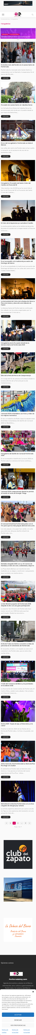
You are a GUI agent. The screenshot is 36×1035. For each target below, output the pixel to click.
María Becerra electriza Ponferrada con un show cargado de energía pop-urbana (17, 805)
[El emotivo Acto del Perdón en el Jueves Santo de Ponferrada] (18, 52)
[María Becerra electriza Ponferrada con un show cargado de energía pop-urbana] (18, 791)
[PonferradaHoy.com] (18, 14)
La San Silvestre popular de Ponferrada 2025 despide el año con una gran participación (16, 605)
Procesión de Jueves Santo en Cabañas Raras (16, 105)
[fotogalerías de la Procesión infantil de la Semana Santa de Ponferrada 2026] (18, 330)
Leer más (5, 78)
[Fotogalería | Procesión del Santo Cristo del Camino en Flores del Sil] (18, 170)
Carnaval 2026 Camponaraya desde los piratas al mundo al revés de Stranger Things (17, 492)
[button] (33, 992)
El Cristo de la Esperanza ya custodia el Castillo (17, 223)
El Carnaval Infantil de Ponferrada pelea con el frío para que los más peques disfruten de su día (18, 525)
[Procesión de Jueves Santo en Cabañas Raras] (18, 92)
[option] (18, 33)
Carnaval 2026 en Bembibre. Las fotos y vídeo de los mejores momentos (17, 414)
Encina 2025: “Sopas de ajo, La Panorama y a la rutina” (17, 725)
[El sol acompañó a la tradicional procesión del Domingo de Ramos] (18, 248)
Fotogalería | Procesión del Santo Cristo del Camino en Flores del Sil (16, 184)
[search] (32, 14)
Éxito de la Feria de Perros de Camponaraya (16, 375)
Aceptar (18, 1015)
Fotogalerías (6, 32)
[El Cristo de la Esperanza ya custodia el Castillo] (18, 210)
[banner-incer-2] (18, 889)
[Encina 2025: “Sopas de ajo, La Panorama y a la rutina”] (18, 711)
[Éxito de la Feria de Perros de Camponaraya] (18, 362)
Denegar (18, 1020)
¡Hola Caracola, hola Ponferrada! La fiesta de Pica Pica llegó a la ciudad (18, 765)
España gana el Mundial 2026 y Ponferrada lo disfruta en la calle (16, 36)
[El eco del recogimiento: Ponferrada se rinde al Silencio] (18, 130)
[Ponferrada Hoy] (16, 974)
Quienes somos (7, 963)
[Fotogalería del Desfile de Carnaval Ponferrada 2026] (18, 441)
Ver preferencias (18, 1025)
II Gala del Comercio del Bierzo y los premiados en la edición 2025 (17, 685)
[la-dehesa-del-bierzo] (18, 930)
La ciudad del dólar (19, 32)
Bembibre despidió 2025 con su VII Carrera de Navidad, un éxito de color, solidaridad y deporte (17, 565)
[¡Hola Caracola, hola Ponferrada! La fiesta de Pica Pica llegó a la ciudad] (18, 751)
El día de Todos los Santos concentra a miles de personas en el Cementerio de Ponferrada (17, 645)
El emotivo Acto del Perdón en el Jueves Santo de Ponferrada (17, 66)
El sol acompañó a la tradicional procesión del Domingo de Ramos (17, 262)
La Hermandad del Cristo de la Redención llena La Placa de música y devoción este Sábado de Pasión (18, 303)
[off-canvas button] (3, 14)
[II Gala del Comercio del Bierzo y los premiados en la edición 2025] (18, 671)
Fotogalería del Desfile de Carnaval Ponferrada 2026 (17, 454)
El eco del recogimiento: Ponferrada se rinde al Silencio (17, 144)
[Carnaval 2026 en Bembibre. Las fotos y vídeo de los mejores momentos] (18, 401)
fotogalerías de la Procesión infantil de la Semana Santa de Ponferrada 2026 (15, 344)
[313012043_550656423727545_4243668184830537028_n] (18, 854)
